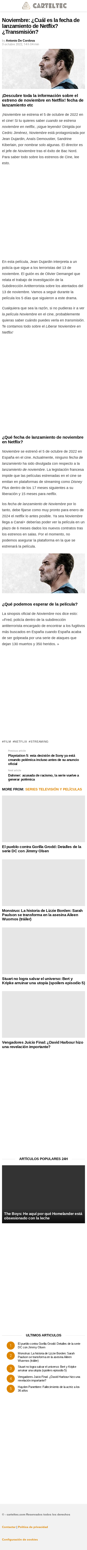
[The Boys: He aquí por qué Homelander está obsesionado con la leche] (43, 1194)
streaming (40, 741)
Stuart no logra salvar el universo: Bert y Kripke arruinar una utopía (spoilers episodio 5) (43, 981)
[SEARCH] (82, 6)
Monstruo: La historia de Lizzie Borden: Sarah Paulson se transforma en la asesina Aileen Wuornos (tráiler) (42, 914)
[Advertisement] (43, 213)
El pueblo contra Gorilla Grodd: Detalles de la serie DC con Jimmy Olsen (41, 849)
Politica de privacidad (33, 1527)
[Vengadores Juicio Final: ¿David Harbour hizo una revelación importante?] (43, 1014)
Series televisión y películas (53, 789)
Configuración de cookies (20, 1539)
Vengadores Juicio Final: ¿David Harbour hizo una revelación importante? (42, 1044)
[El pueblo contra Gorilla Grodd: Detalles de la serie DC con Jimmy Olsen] (43, 819)
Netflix (20, 741)
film (7, 741)
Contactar (9, 1527)
